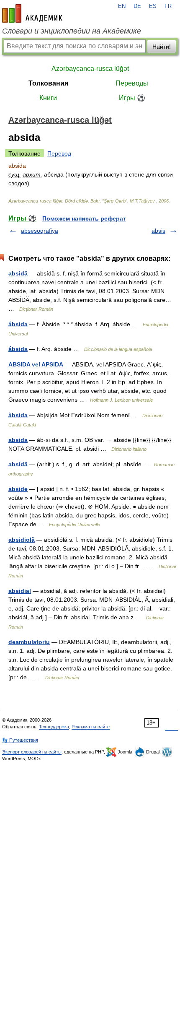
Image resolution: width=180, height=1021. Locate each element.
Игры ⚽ (132, 97)
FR (168, 6)
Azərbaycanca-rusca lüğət (90, 68)
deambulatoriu (29, 642)
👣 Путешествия (20, 740)
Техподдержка (54, 726)
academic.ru (32, 13)
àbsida (18, 415)
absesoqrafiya (39, 230)
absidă (18, 273)
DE (137, 6)
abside (18, 489)
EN (122, 6)
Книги (48, 97)
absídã (18, 464)
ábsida (18, 324)
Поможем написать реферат (84, 218)
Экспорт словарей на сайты (32, 751)
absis (158, 230)
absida (18, 439)
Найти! (161, 46)
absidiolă (21, 539)
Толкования (48, 83)
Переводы (132, 83)
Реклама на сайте (91, 726)
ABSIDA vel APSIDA (35, 364)
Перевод (59, 153)
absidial (19, 590)
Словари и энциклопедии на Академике (71, 31)
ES (153, 6)
